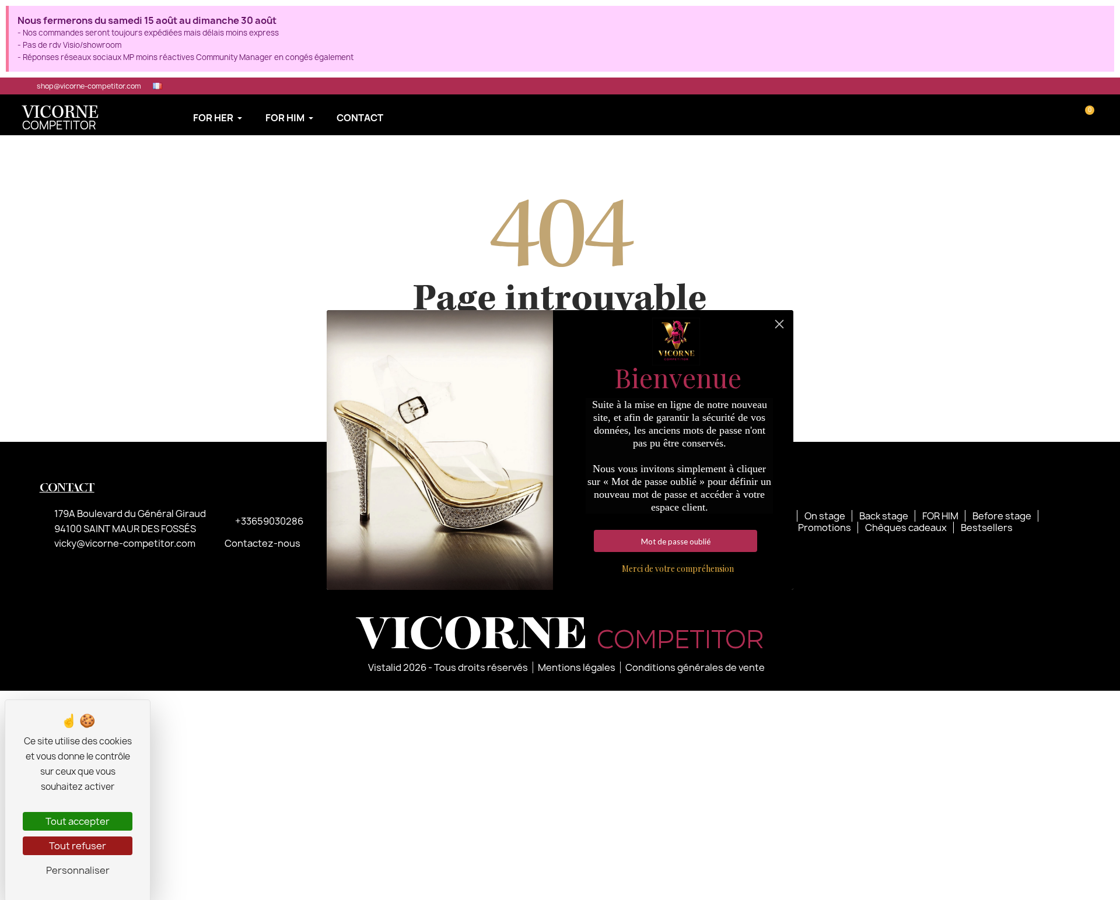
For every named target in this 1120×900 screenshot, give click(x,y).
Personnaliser (78, 870)
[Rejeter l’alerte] (1102, 19)
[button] (1051, 114)
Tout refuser (77, 845)
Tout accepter (78, 821)
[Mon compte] (1069, 114)
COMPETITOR (60, 119)
